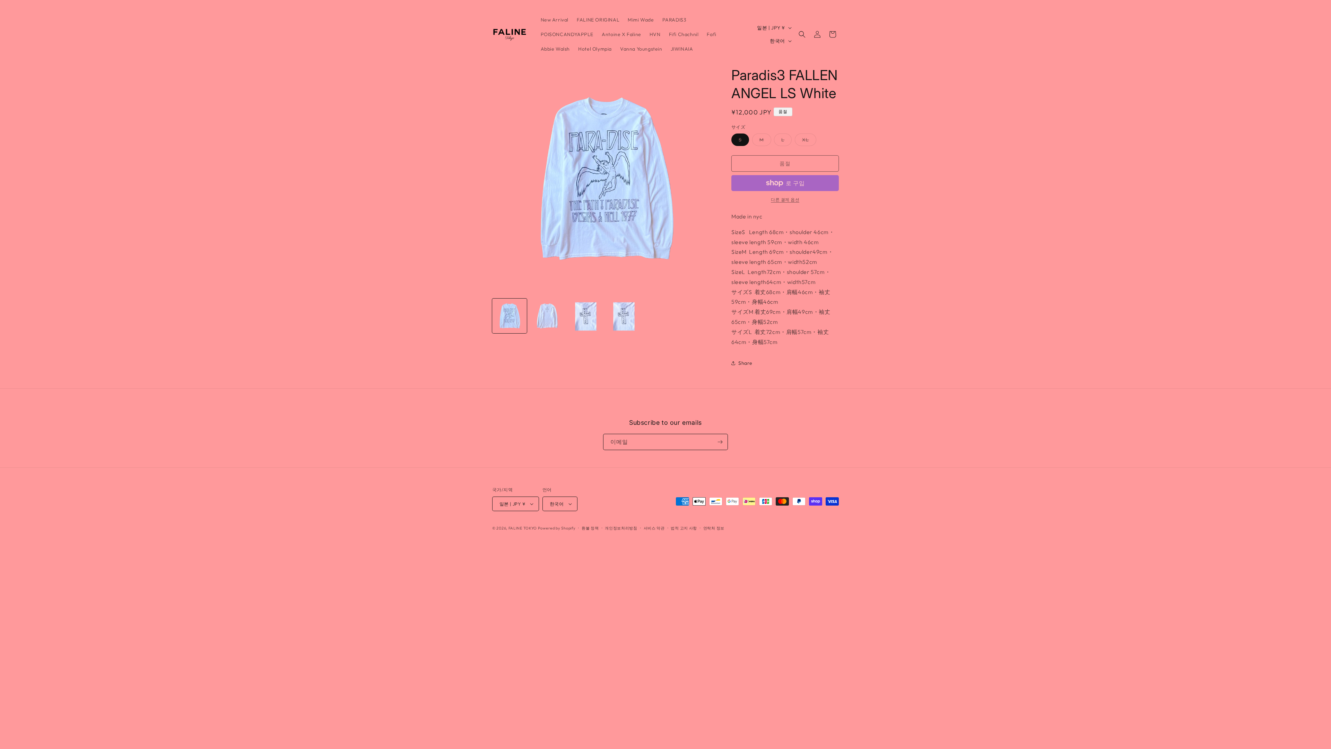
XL (808, 141)
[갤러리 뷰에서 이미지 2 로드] (547, 316)
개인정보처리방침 (621, 528)
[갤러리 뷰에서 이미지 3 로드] (585, 316)
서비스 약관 (654, 528)
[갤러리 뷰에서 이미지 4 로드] (624, 316)
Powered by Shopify (557, 528)
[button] (802, 34)
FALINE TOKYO (523, 528)
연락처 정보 (713, 528)
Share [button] (745, 363)
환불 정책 (590, 528)
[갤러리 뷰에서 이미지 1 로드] (509, 316)
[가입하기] (720, 442)
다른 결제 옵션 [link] (785, 199)
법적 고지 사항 (684, 528)
